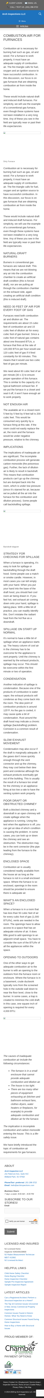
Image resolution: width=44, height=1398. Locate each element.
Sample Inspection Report (15, 1285)
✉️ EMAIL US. (31, 3)
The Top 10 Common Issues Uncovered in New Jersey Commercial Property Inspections (21, 1307)
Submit (11, 1231)
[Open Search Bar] (40, 14)
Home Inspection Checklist (16, 1279)
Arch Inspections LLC (13, 14)
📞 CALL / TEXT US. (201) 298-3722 (22, 7)
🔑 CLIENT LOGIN (14, 3)
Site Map (28, 1387)
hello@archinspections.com (19, 1185)
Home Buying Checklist (14, 1276)
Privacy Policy (18, 1387)
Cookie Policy (35, 1385)
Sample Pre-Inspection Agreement (19, 1282)
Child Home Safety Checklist (17, 1273)
